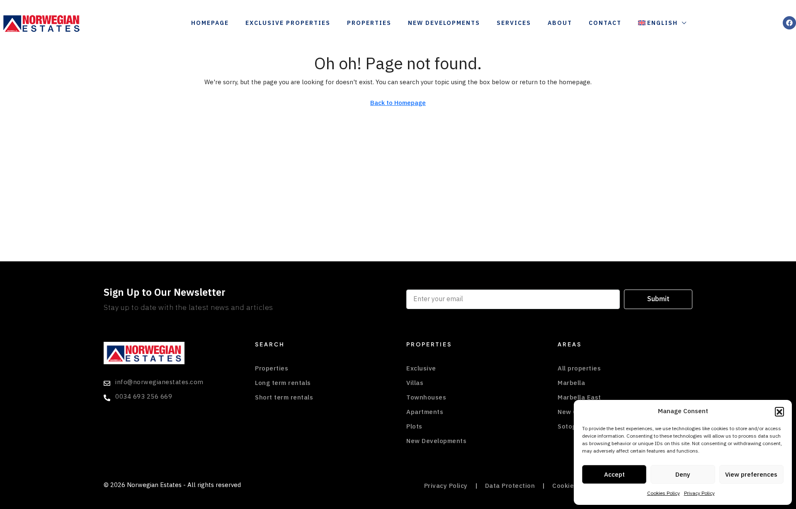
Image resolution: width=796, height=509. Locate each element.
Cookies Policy (663, 493)
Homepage (210, 23)
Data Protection (510, 485)
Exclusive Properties (287, 23)
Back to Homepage (398, 102)
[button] (779, 411)
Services (514, 23)
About (560, 23)
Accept (614, 474)
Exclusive (421, 368)
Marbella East (579, 397)
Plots (414, 426)
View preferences (751, 474)
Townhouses (426, 397)
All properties (579, 368)
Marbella (571, 382)
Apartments (424, 411)
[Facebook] (789, 22)
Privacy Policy (699, 493)
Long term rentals (283, 382)
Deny (682, 474)
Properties (369, 23)
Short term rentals (284, 397)
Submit (658, 299)
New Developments (444, 23)
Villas (414, 382)
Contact (605, 23)
